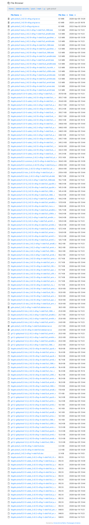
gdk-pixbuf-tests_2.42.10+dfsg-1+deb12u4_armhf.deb (33, 90)
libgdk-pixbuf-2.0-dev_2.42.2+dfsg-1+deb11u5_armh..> (33, 247)
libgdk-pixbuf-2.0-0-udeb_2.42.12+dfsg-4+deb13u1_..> (33, 97)
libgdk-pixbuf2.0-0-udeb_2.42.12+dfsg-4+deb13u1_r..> (33, 487)
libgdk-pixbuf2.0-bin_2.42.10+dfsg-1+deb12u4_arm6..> (33, 382)
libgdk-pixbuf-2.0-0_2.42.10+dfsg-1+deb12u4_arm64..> (33, 229)
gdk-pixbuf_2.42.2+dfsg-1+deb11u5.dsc (27, 453)
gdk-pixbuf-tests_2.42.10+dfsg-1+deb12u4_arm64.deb (33, 75)
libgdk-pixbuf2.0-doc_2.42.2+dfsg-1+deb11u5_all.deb (33, 176)
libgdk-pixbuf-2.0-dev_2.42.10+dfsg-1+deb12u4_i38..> (33, 292)
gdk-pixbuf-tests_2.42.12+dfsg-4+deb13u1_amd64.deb (33, 56)
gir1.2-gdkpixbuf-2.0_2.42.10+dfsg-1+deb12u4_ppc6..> (33, 431)
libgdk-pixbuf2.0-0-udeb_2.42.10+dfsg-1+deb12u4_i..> (33, 506)
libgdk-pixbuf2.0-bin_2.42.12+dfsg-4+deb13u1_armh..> (33, 378)
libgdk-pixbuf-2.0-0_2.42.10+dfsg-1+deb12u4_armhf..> (33, 240)
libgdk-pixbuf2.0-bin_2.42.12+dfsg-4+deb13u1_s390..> (33, 375)
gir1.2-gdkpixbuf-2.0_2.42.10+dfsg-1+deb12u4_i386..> (33, 442)
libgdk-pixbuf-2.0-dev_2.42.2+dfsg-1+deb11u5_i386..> (33, 251)
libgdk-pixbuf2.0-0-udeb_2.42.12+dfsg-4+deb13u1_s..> (33, 491)
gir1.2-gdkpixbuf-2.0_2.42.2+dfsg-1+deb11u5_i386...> (33, 345)
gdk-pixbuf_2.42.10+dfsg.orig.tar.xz (25, 22)
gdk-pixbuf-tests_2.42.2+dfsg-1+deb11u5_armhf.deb (32, 60)
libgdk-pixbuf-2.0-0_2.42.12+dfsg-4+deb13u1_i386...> (33, 191)
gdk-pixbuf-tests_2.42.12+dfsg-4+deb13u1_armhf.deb (33, 82)
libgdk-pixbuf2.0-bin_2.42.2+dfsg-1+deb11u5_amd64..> (33, 315)
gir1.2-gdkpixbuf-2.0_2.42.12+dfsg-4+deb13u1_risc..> (33, 408)
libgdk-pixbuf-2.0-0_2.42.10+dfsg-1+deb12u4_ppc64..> (33, 187)
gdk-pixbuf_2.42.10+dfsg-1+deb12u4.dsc (27, 446)
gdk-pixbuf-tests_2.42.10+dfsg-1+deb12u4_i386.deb (32, 52)
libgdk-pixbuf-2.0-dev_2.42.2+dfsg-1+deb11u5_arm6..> (33, 255)
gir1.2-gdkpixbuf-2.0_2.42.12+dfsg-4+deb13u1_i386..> (33, 420)
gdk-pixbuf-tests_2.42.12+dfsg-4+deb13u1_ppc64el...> (33, 49)
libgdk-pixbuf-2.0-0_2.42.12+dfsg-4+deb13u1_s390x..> (33, 214)
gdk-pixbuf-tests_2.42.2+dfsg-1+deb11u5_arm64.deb (32, 41)
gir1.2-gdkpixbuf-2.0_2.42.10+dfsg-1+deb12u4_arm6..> (33, 435)
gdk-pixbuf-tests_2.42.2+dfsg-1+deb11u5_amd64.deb (33, 34)
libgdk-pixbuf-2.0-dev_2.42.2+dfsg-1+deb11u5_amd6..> (33, 244)
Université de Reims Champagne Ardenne (66, 523)
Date (71, 15)
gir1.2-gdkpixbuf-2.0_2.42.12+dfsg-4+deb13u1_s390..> (33, 423)
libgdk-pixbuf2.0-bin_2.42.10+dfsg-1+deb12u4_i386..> (33, 386)
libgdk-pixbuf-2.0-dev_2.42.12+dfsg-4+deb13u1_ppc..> (33, 270)
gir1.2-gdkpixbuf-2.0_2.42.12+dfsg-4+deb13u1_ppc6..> (33, 397)
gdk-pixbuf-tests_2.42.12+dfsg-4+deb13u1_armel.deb (33, 86)
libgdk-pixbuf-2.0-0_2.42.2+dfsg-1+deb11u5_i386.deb (33, 180)
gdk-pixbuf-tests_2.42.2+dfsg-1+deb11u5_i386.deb (32, 30)
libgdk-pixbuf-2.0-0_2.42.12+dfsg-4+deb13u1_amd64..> (34, 202)
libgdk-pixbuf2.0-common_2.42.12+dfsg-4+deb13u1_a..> (34, 161)
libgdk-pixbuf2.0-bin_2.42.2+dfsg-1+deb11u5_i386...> (33, 311)
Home (11, 9)
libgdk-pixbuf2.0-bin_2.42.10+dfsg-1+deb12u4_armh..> (33, 393)
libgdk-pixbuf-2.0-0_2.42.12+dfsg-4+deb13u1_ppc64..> (33, 184)
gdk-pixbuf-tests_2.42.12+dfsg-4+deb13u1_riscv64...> (33, 67)
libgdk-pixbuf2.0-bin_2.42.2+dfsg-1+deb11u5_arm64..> (33, 318)
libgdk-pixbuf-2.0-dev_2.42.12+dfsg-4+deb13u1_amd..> (33, 258)
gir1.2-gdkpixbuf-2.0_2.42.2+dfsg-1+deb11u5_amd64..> (33, 341)
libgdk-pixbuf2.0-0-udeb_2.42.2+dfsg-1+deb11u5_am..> (34, 510)
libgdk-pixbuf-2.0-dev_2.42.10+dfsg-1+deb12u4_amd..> (33, 288)
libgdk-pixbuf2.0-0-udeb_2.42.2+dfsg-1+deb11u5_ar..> (33, 513)
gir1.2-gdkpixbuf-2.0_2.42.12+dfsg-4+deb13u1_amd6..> (33, 412)
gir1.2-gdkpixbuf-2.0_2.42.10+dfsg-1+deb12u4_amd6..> (33, 438)
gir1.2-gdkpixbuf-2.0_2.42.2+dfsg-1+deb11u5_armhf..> (33, 333)
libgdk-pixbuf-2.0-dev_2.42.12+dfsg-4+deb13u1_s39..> (33, 274)
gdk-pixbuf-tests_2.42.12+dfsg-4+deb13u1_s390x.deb (33, 71)
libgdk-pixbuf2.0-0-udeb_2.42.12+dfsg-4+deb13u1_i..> (33, 480)
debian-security (22, 9)
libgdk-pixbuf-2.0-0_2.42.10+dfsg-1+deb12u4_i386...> (33, 195)
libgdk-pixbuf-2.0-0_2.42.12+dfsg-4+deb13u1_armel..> (33, 232)
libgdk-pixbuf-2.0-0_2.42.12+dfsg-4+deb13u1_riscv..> (33, 206)
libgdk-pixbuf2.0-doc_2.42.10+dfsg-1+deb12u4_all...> (33, 172)
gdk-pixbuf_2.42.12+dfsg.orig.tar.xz (25, 19)
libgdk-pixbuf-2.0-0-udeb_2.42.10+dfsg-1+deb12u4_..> (33, 112)
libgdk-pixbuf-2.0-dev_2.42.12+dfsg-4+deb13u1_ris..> (33, 285)
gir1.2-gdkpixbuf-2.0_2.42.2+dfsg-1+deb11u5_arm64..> (33, 337)
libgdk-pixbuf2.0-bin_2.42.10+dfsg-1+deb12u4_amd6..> (33, 390)
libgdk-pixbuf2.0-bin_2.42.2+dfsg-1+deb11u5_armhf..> (33, 322)
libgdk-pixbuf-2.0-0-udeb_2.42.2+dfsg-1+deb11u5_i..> (33, 94)
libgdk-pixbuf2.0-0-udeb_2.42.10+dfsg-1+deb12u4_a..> (33, 495)
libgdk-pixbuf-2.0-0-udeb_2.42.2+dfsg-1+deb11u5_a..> (33, 105)
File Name (15, 15)
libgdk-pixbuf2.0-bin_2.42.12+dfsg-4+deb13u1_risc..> (33, 371)
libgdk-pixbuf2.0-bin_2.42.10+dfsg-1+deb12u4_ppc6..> (33, 356)
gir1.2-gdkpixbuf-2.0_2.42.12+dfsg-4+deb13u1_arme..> (33, 416)
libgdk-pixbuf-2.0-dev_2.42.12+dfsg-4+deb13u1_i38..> (33, 266)
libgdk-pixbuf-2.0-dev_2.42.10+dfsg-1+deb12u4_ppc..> (33, 300)
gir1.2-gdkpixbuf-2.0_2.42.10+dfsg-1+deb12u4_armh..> (33, 427)
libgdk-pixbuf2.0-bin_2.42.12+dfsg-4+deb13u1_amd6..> (33, 367)
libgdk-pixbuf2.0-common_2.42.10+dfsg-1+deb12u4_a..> (34, 165)
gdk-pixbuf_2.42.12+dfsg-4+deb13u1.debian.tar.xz (31, 330)
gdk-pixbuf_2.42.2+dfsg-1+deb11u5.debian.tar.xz (31, 307)
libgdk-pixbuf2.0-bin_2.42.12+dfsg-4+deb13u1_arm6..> (33, 360)
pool (33, 9)
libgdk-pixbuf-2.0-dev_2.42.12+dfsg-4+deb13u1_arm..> (33, 262)
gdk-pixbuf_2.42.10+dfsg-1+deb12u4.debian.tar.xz (31, 326)
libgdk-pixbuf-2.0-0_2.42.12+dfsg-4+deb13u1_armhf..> (33, 236)
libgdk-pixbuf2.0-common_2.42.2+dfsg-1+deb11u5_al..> (34, 157)
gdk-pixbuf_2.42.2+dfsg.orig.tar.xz (25, 26)
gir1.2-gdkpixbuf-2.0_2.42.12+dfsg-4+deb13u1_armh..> (33, 401)
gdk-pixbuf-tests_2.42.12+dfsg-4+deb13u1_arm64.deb (33, 79)
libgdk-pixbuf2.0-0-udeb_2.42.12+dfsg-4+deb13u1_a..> (33, 465)
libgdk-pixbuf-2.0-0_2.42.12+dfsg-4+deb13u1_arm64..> (33, 225)
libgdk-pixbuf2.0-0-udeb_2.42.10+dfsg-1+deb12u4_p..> (33, 461)
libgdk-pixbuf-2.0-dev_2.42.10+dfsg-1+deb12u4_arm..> (33, 296)
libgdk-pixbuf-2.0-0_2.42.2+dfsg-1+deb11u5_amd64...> (33, 199)
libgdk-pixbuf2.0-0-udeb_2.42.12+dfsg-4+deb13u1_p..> (33, 483)
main (39, 9)
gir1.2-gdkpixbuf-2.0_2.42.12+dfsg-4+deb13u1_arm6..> (33, 405)
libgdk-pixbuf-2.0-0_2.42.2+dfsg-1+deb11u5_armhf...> (33, 221)
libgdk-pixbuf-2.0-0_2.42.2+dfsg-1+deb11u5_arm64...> (33, 217)
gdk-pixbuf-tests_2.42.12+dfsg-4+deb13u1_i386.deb (32, 45)
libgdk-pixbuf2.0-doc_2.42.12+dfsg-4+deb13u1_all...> (33, 169)
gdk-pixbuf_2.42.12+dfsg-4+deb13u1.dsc (27, 450)
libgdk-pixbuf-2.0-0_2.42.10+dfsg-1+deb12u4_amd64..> (34, 210)
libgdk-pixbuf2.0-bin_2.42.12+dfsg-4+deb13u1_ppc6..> (33, 348)
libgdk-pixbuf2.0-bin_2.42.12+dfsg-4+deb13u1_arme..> (33, 352)
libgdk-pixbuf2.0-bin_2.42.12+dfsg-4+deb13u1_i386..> (33, 363)
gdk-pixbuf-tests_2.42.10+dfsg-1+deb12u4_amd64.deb (33, 64)
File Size (62, 15)
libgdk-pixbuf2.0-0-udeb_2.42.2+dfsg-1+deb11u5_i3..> (33, 457)
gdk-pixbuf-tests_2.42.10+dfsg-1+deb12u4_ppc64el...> (33, 37)
